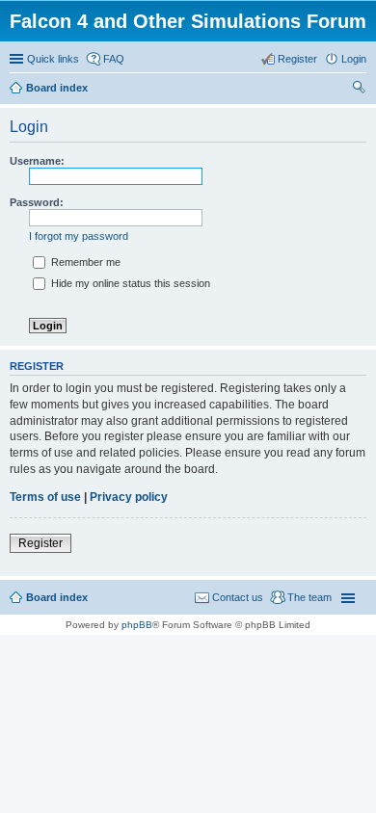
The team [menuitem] (309, 597)
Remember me (84, 262)
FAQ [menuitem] (113, 59)
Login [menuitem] (353, 59)
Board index (57, 597)
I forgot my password (78, 236)
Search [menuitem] (358, 89)
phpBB (136, 624)
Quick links (53, 59)
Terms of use (45, 497)
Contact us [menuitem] (237, 597)
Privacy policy (129, 497)
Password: (37, 202)
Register (40, 543)
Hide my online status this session (129, 283)
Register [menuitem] (297, 59)
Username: (37, 161)
